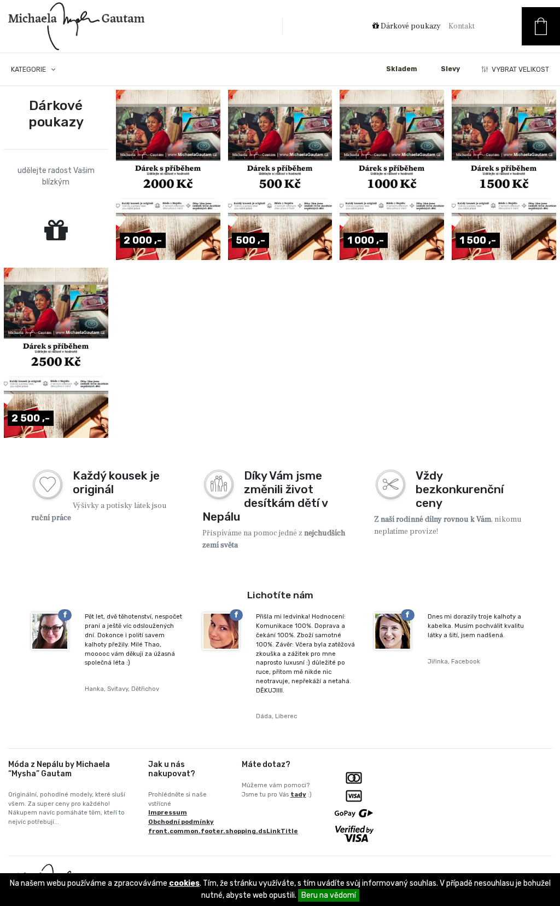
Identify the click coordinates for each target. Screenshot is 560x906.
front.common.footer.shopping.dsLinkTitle (223, 831)
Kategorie (29, 69)
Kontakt (461, 26)
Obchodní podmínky (181, 822)
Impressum (167, 812)
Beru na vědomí (328, 895)
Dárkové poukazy (410, 26)
